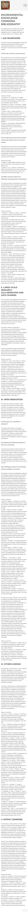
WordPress (18, 913)
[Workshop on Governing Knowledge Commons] (5, 5)
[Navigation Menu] (25, 5)
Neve (8, 913)
